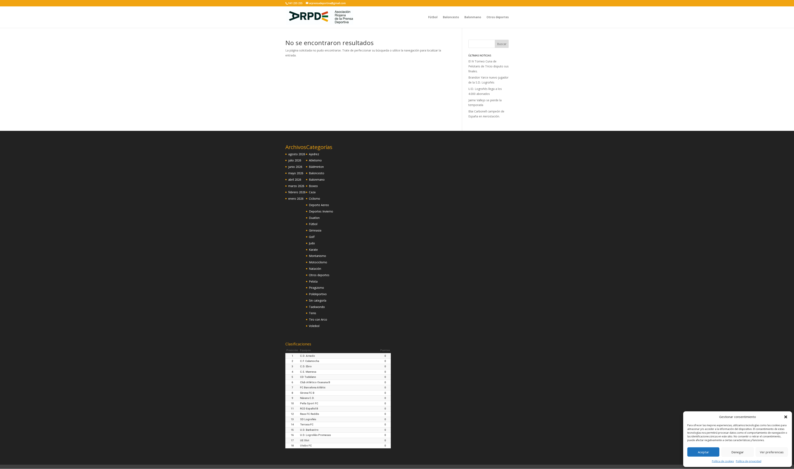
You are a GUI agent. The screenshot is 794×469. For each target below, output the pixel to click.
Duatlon (314, 218)
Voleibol (314, 326)
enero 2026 (296, 198)
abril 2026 (294, 179)
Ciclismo (314, 198)
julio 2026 (294, 160)
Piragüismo (316, 288)
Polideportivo (318, 294)
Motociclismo (318, 262)
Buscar (501, 44)
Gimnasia (315, 230)
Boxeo (313, 186)
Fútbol (433, 17)
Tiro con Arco (318, 319)
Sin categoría (317, 300)
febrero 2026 (297, 192)
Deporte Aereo (319, 205)
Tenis (312, 313)
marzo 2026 (296, 186)
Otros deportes (498, 17)
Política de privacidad (748, 461)
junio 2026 (295, 167)
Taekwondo (317, 307)
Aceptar (703, 452)
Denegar (737, 452)
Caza (312, 192)
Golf (311, 237)
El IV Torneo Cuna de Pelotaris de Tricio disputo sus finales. (488, 66)
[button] (786, 417)
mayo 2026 (295, 173)
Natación (315, 269)
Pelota (313, 281)
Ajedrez (314, 154)
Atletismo (315, 160)
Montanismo (317, 256)
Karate (313, 250)
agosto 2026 (296, 154)
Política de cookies (723, 461)
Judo (312, 243)
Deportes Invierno (321, 211)
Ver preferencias (772, 452)
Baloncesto (451, 17)
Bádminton (316, 167)
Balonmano (472, 17)
